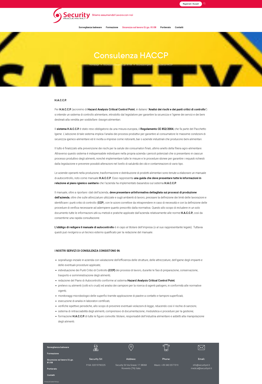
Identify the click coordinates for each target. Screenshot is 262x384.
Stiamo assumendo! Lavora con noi (112, 15)
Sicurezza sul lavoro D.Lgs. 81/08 (60, 361)
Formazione (53, 353)
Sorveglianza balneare (58, 347)
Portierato (52, 369)
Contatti (51, 375)
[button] (190, 4)
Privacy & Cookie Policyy (51, 381)
